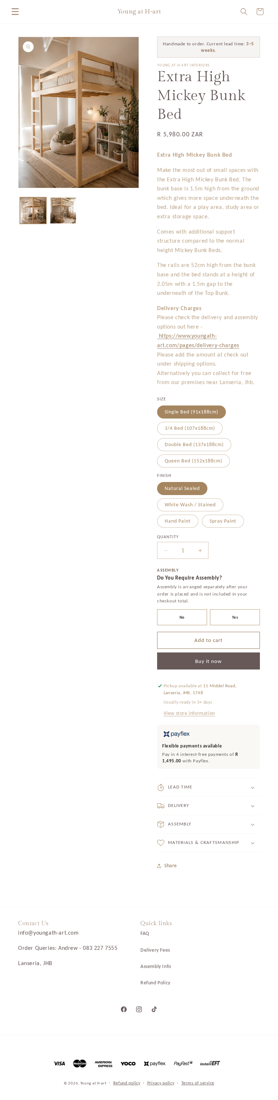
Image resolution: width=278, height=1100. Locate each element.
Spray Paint (223, 521)
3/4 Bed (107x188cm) (190, 428)
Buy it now (208, 661)
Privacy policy (160, 1082)
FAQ (144, 933)
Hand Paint (178, 521)
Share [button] (170, 865)
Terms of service (197, 1082)
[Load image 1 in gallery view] (33, 210)
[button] (15, 12)
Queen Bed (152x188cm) (193, 461)
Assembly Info (155, 966)
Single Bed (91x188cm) (191, 412)
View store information (189, 713)
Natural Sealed (182, 488)
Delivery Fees (155, 950)
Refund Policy (155, 983)
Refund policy (126, 1082)
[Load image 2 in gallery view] (63, 210)
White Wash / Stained (190, 505)
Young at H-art (94, 1083)
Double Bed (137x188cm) (194, 444)
